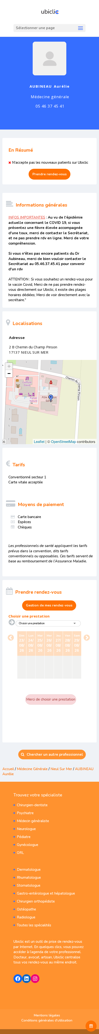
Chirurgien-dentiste (32, 805)
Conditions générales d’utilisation (46, 1020)
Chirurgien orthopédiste (36, 901)
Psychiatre (25, 813)
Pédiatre (24, 836)
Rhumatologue (29, 877)
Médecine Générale (33, 769)
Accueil (8, 769)
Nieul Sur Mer (61, 769)
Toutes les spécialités (34, 925)
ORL (20, 852)
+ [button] (9, 366)
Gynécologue (27, 844)
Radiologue (26, 917)
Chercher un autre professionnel (55, 754)
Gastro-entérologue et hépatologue (46, 893)
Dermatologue (29, 869)
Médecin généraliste (33, 821)
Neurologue (26, 828)
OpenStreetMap (63, 441)
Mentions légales (47, 1015)
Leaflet (39, 441)
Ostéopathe (26, 909)
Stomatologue (28, 885)
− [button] (9, 374)
